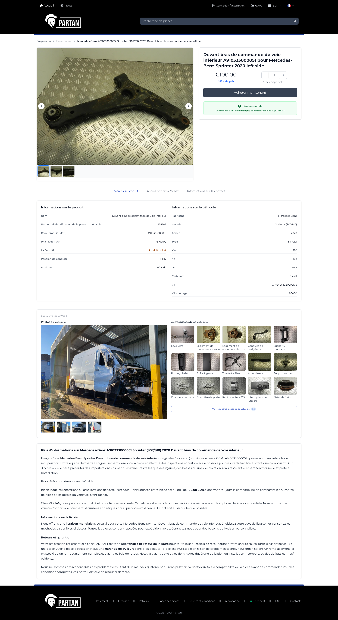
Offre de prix (226, 81)
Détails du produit (125, 191)
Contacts (295, 601)
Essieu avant (64, 41)
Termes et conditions (202, 601)
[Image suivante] (188, 106)
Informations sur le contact (206, 191)
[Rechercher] (295, 21)
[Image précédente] (41, 106)
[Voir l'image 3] (68, 171)
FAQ (277, 601)
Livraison (123, 601)
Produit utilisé (157, 250)
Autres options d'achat (163, 191)
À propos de (232, 601)
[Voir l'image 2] (56, 171)
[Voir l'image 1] (43, 171)
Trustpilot (259, 601)
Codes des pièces (168, 601)
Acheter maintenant (250, 93)
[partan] (63, 601)
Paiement (102, 601)
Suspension (44, 41)
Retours (144, 601)
